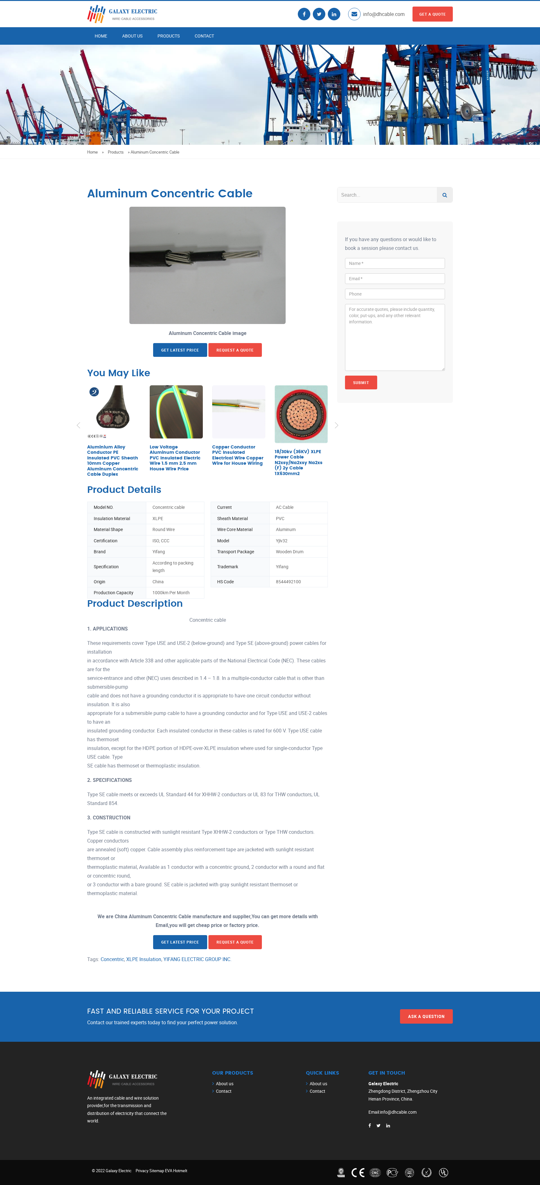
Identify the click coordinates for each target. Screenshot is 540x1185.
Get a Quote (432, 14)
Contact (204, 36)
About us (132, 36)
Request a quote (235, 349)
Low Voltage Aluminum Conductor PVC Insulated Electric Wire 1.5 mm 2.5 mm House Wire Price (175, 458)
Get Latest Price (180, 349)
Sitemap (156, 1170)
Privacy (142, 1170)
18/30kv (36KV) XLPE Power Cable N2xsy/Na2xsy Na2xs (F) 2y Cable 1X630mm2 (298, 463)
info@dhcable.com (384, 14)
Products (169, 36)
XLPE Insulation (143, 959)
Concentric (112, 959)
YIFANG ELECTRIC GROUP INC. (197, 959)
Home (101, 36)
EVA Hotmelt (176, 1170)
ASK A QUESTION (426, 1016)
